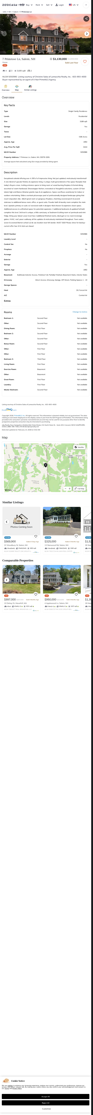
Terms (7, 1088)
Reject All (45, 1103)
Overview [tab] (5, 90)
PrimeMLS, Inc (19, 415)
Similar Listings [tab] (30, 90)
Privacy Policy (17, 1088)
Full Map (81, 489)
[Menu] (86, 5)
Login (61, 5)
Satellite (81, 447)
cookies (10, 1085)
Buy (28, 5)
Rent (38, 5)
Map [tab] (17, 90)
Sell (47, 5)
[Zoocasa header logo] (13, 5)
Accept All (46, 1096)
